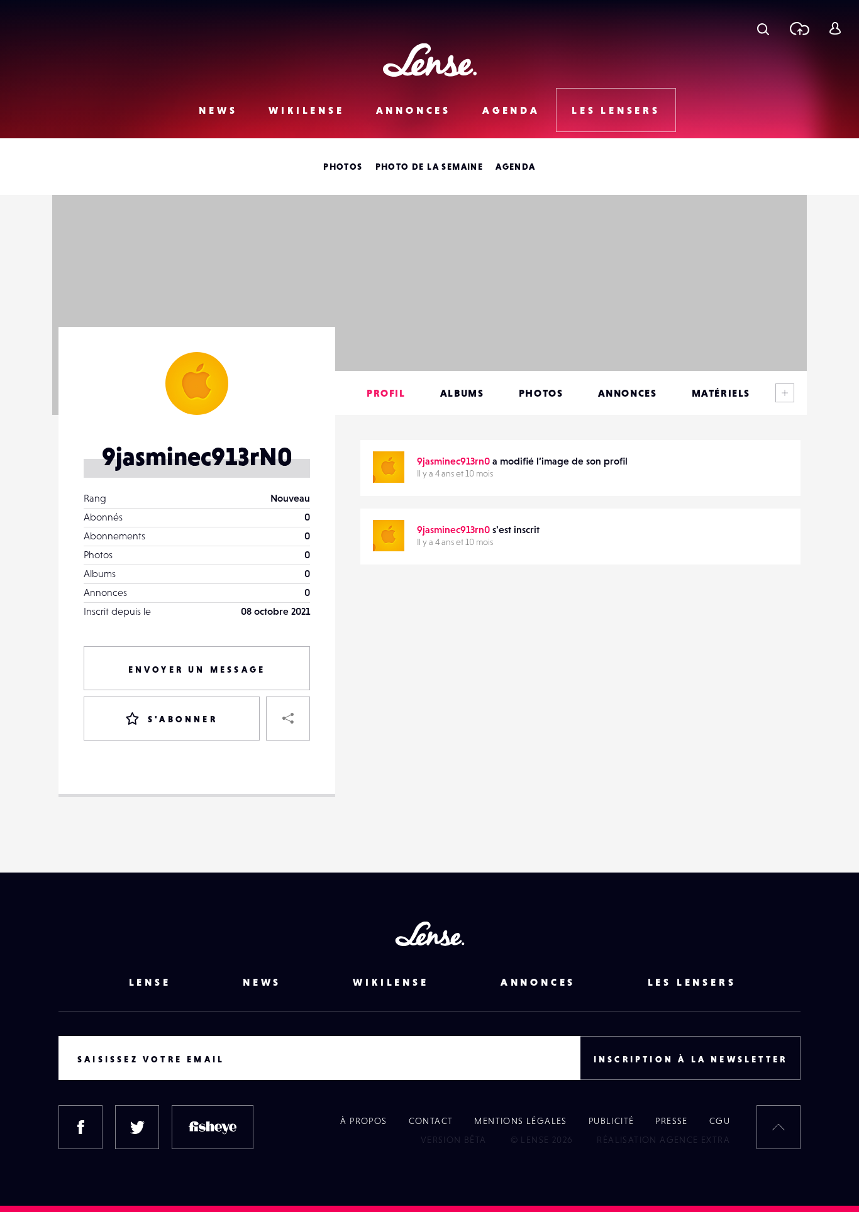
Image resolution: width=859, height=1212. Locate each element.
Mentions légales (520, 1121)
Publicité (612, 1121)
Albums (462, 393)
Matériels (721, 393)
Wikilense (306, 110)
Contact (431, 1121)
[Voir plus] (785, 393)
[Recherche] (763, 28)
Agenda (511, 110)
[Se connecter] (835, 28)
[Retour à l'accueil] (430, 60)
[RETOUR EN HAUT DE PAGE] (778, 1127)
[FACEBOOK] (80, 1127)
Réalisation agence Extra (663, 1140)
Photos (342, 167)
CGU (719, 1121)
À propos (363, 1121)
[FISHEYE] (212, 1127)
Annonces (413, 110)
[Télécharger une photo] (799, 28)
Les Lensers (616, 110)
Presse (671, 1121)
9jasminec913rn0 (453, 460)
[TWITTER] (137, 1127)
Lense (150, 982)
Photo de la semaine (429, 167)
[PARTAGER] (288, 719)
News (218, 110)
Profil (386, 393)
